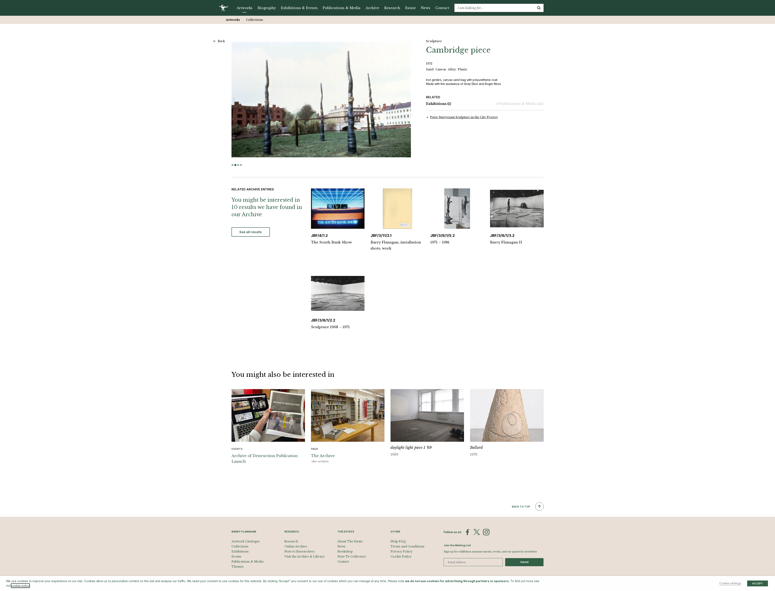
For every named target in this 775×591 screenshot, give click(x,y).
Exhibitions (438, 104)
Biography (267, 8)
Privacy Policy (401, 551)
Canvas (441, 69)
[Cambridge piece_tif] (321, 99)
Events (236, 556)
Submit (524, 562)
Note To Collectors (351, 556)
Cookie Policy (401, 556)
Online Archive (295, 546)
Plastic (462, 69)
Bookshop (345, 551)
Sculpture (434, 41)
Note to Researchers (299, 551)
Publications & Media (341, 8)
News (425, 8)
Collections (254, 20)
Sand (430, 69)
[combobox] (494, 8)
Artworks (244, 8)
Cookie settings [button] (730, 583)
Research (392, 8)
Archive (372, 8)
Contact (442, 8)
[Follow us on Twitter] (476, 532)
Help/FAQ (398, 541)
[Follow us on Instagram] (486, 532)
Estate (410, 8)
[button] (232, 165)
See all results (250, 232)
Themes (237, 566)
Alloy (452, 69)
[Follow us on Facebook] (467, 532)
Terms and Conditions (407, 546)
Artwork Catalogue (245, 541)
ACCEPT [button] (757, 583)
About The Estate (350, 541)
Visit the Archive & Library (304, 556)
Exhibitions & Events (299, 8)
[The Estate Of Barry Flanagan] (224, 8)
